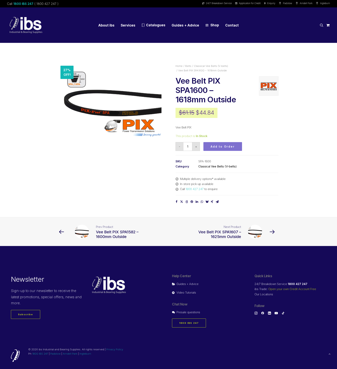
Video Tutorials (186, 292)
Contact (232, 25)
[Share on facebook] (176, 201)
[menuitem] (217, 3)
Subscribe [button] (25, 314)
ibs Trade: (285, 289)
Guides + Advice (185, 25)
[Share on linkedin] (196, 201)
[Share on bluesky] (207, 201)
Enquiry (271, 3)
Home (179, 65)
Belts (188, 65)
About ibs (106, 25)
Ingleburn (325, 3)
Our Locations (264, 294)
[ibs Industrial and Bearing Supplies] (26, 25)
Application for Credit (250, 3)
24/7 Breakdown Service (219, 3)
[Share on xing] (212, 201)
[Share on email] (217, 201)
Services (128, 25)
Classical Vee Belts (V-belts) (211, 65)
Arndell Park (306, 3)
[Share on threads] (186, 201)
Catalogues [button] (155, 25)
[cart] (327, 25)
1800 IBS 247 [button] (189, 323)
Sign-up (18, 291)
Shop (214, 25)
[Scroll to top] (329, 354)
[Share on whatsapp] (202, 201)
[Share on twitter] (181, 201)
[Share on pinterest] (191, 201)
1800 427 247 (195, 189)
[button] (322, 25)
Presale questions (188, 312)
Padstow (287, 3)
